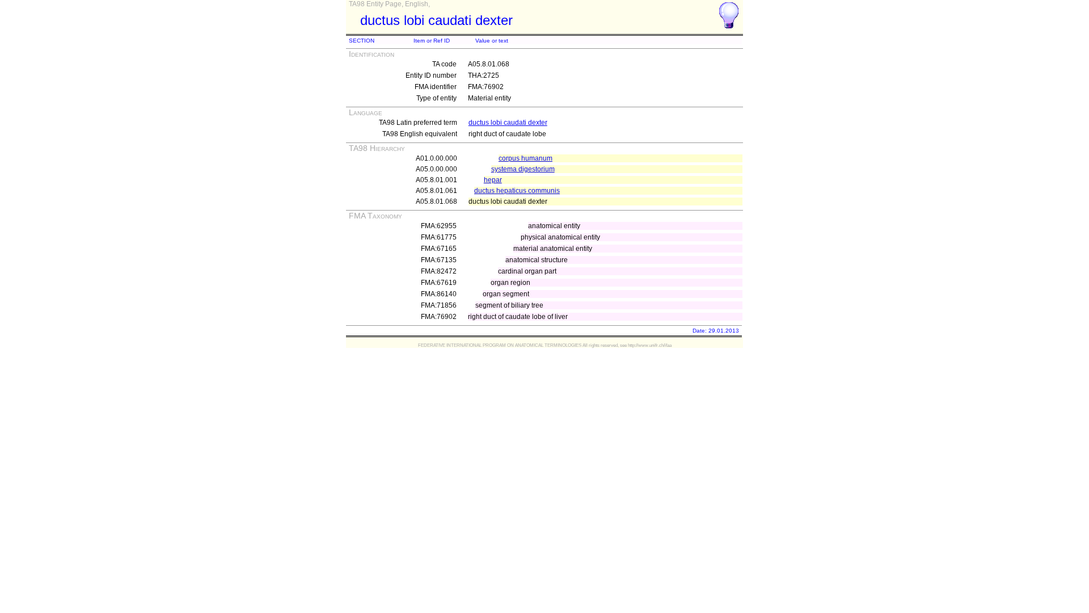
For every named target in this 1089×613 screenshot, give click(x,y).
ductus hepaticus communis (517, 191)
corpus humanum (525, 158)
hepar (493, 180)
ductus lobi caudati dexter (507, 123)
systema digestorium (523, 169)
